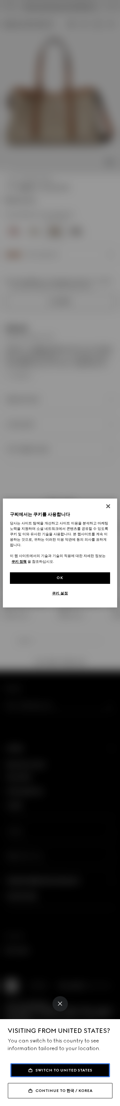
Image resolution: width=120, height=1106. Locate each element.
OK (60, 578)
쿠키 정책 (19, 561)
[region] (60, 553)
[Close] (60, 1003)
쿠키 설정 (60, 593)
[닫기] (108, 506)
